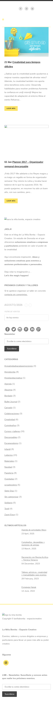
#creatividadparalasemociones (18, 366)
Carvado (8, 407)
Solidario (8, 502)
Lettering (8, 455)
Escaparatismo (11, 443)
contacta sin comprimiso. (16, 294)
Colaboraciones (11, 413)
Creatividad (9, 419)
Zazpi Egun (9, 514)
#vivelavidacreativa (13, 378)
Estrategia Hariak (28, 587)
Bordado (8, 395)
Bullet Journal (10, 401)
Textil (6, 508)
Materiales (9, 461)
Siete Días (9, 491)
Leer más (11, 108)
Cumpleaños (10, 425)
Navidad (8, 467)
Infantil (7, 449)
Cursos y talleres (12, 431)
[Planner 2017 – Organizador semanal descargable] (26, 140)
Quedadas (9, 479)
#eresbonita (9, 372)
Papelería (8, 473)
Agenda (8, 384)
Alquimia (8, 390)
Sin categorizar (11, 497)
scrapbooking (10, 485)
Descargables (10, 437)
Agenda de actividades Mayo (33, 530)
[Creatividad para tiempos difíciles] (26, 42)
